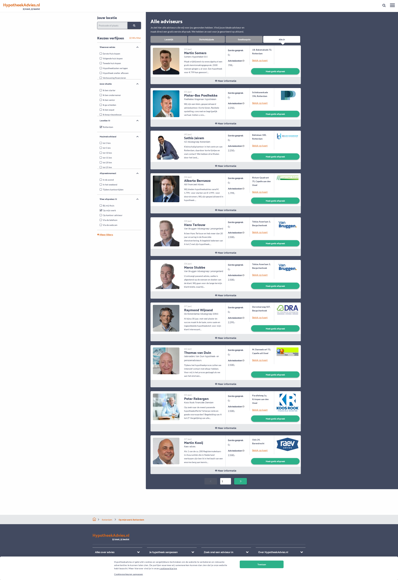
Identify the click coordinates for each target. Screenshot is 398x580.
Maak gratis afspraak (275, 71)
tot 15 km (107, 157)
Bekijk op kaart (260, 60)
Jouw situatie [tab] (106, 84)
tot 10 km (107, 152)
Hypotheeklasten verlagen (115, 68)
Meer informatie (226, 80)
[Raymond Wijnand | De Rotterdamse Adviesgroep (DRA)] (166, 317)
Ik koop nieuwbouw (112, 114)
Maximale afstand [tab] (108, 136)
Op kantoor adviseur (113, 215)
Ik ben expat (108, 109)
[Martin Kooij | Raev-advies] (166, 450)
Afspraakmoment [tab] (108, 173)
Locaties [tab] (105, 120)
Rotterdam (108, 127)
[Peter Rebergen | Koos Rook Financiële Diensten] (166, 406)
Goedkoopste (244, 39)
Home (94, 519)
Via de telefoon (110, 220)
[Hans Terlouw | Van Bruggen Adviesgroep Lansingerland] (166, 232)
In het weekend (110, 184)
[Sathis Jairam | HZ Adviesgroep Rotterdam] (166, 145)
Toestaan (261, 564)
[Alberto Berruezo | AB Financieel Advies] (166, 188)
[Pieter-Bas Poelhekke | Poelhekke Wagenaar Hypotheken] (166, 103)
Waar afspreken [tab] (108, 199)
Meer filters (106, 234)
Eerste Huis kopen (111, 53)
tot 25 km (107, 167)
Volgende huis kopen (113, 58)
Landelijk (168, 39)
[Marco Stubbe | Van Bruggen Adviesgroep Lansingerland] (166, 275)
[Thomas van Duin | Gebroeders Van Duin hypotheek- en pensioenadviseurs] (166, 360)
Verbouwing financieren (114, 78)
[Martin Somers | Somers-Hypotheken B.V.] (166, 60)
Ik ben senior (109, 100)
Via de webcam (110, 225)
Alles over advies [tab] (104, 552)
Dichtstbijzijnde (206, 39)
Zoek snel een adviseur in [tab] (218, 552)
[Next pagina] (240, 481)
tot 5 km (107, 148)
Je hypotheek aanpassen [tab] (163, 552)
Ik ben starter (109, 90)
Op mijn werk (109, 210)
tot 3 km (107, 143)
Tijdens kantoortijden (113, 189)
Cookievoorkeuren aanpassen (128, 574)
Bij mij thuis (108, 205)
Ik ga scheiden (109, 105)
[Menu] (391, 5)
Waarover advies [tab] (107, 47)
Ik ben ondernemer (112, 95)
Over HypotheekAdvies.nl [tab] (273, 552)
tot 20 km (107, 162)
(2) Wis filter (135, 38)
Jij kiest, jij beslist (21, 6)
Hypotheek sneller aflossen (116, 73)
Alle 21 (282, 39)
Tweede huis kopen (112, 63)
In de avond (108, 179)
